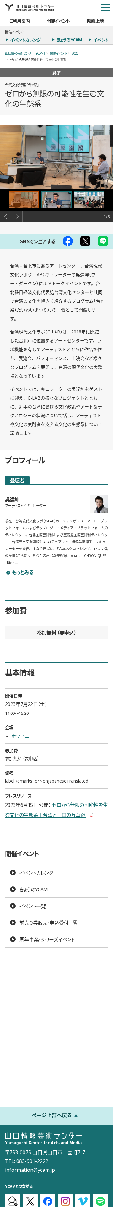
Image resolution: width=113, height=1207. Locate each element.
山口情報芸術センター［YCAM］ (25, 53)
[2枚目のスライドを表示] (56, 199)
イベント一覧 (32, 906)
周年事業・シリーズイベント (47, 939)
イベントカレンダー (27, 39)
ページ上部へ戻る (52, 1115)
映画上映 (95, 21)
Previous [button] (5, 216)
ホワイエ (20, 736)
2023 (75, 53)
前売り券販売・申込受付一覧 (48, 922)
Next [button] (17, 216)
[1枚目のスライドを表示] (24, 199)
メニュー (105, 7)
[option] (56, 157)
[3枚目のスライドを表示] (89, 199)
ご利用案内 (19, 21)
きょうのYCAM (69, 39)
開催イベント (58, 21)
